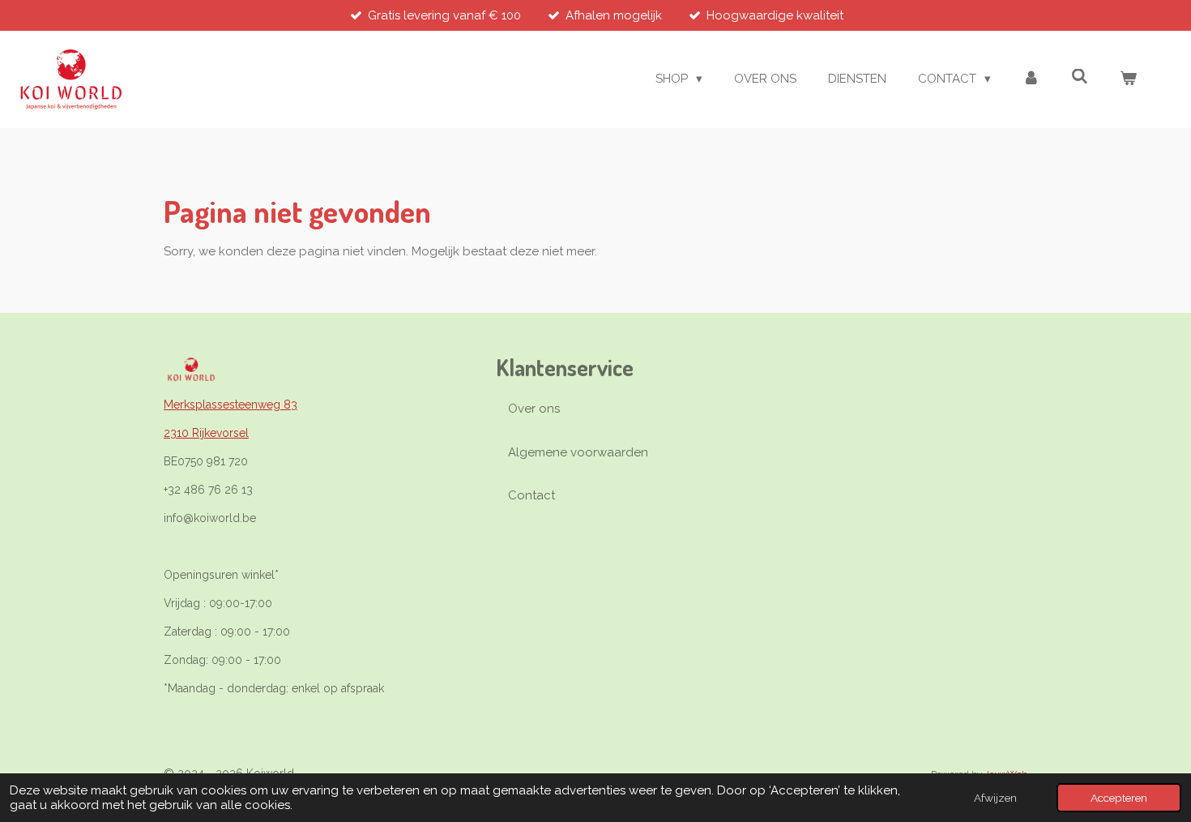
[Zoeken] (1079, 77)
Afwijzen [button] (995, 797)
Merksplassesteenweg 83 (230, 404)
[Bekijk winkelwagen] (1128, 79)
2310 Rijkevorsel (206, 432)
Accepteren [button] (1119, 797)
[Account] (1031, 79)
